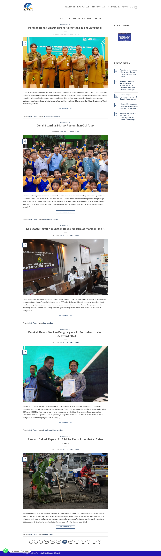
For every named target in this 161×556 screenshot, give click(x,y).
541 (94, 542)
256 (70, 542)
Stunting (55, 219)
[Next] (99, 542)
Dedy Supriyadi (48, 430)
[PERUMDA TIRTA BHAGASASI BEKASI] (32, 7)
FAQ (131, 7)
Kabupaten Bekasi (48, 323)
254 (58, 542)
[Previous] (31, 542)
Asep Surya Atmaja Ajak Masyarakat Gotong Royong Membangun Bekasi (129, 73)
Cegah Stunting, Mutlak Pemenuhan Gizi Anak (65, 125)
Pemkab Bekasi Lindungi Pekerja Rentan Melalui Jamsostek (65, 27)
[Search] (136, 7)
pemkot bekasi (47, 219)
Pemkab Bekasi (55, 116)
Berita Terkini (65, 24)
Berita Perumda (114, 7)
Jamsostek (46, 116)
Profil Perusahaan (81, 7)
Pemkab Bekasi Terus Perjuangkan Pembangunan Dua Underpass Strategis (128, 116)
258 (83, 542)
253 (52, 542)
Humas (76, 34)
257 (76, 542)
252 (46, 542)
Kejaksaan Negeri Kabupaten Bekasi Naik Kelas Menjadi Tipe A (65, 228)
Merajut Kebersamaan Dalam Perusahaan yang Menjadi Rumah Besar (129, 106)
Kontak (125, 7)
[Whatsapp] (5, 550)
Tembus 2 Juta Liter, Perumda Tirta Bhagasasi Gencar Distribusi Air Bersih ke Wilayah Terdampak (128, 85)
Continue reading (65, 108)
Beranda (68, 7)
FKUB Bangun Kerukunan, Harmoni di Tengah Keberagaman (128, 97)
